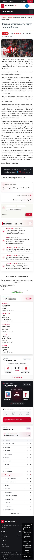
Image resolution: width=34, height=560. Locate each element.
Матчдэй (4, 335)
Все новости (30, 223)
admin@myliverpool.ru (6, 558)
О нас (2, 542)
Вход (20, 292)
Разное (11, 17)
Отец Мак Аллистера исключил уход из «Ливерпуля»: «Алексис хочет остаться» (18, 250)
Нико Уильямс (21, 206)
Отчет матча (17, 377)
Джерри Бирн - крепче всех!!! (6, 306)
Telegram (22, 172)
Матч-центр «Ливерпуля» (18, 420)
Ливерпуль (4, 17)
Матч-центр (4, 536)
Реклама (3, 544)
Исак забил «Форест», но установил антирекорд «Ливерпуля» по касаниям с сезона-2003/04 (17, 241)
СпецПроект (5, 303)
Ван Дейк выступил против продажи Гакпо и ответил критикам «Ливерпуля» (18, 258)
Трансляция (4, 538)
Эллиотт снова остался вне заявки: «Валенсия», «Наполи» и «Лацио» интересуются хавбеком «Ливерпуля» (17, 266)
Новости (3, 534)
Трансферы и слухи (11, 247)
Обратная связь (5, 546)
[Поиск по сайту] (31, 6)
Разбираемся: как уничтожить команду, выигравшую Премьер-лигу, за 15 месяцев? (15, 232)
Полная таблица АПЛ (17, 514)
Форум (19, 534)
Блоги (19, 536)
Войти (31, 1)
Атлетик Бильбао (11, 206)
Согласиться (27, 556)
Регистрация (23, 1)
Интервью (4, 345)
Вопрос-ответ (10, 228)
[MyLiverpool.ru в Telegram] (27, 6)
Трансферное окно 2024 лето (14, 209)
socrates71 (17, 33)
